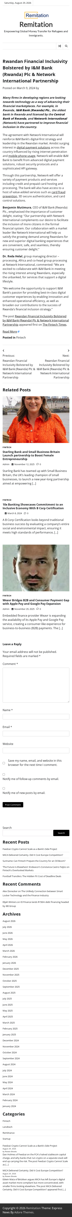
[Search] (66, 46)
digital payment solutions (33, 147)
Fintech (21, 337)
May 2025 (8, 1010)
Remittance (9, 1132)
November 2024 (11, 1046)
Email (7, 727)
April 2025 (8, 1016)
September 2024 (11, 1058)
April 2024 (8, 1088)
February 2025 (10, 1028)
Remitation (36, 24)
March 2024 (9, 1094)
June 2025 (8, 1004)
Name (8, 710)
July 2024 (7, 1070)
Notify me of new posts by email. (24, 793)
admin (6, 464)
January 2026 (9, 962)
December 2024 (11, 1040)
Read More (10, 331)
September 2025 (11, 986)
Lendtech (7, 1126)
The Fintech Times (54, 325)
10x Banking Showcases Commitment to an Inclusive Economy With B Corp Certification (33, 506)
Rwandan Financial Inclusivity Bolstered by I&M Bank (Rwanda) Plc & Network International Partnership (36, 320)
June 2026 (8, 932)
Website (8, 744)
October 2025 (10, 980)
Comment (10, 664)
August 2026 (9, 921)
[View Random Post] (59, 46)
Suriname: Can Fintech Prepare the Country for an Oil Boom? (34, 860)
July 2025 (7, 998)
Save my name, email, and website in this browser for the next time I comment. (35, 763)
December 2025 (11, 968)
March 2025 (9, 1022)
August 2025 (9, 992)
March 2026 (9, 950)
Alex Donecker (10, 891)
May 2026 (8, 939)
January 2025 (9, 1034)
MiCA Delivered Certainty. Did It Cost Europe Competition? (33, 854)
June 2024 (8, 1076)
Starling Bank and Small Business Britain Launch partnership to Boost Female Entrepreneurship (31, 455)
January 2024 (9, 1106)
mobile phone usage (21, 156)
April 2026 (8, 944)
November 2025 (11, 974)
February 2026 (10, 956)
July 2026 (7, 926)
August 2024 (9, 1064)
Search (7, 828)
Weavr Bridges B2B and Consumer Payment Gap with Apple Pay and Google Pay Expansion (36, 602)
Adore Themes (24, 1212)
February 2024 (10, 1100)
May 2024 (8, 1082)
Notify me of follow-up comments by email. (31, 779)
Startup (6, 1138)
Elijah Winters (10, 902)
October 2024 (10, 1052)
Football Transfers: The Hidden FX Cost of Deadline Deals (32, 876)
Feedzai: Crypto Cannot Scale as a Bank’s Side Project (30, 849)
